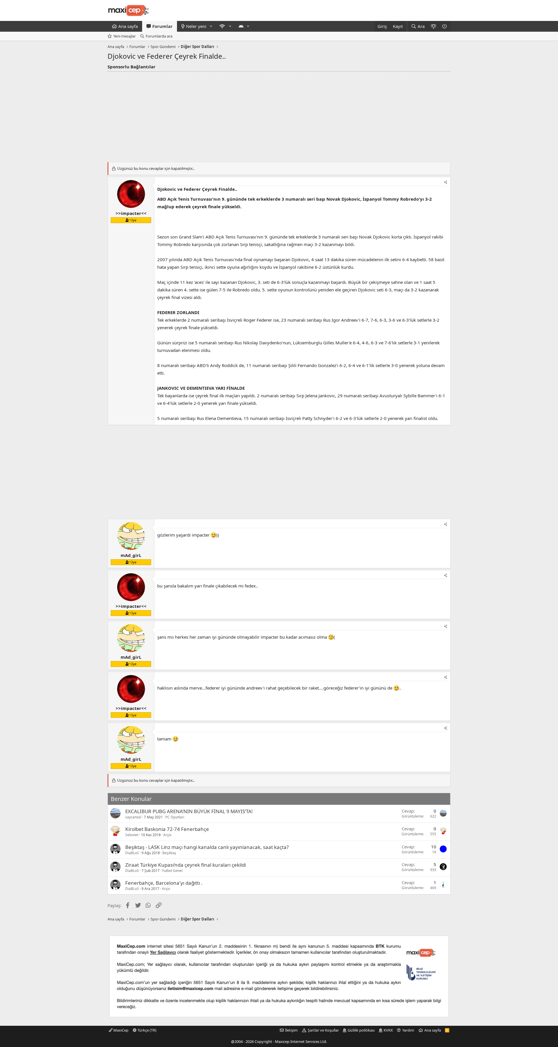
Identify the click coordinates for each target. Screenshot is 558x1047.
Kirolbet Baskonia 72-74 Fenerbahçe (167, 829)
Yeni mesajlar (124, 36)
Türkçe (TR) (146, 1030)
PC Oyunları (174, 817)
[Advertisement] (279, 115)
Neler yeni (196, 26)
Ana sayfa (128, 26)
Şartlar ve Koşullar (323, 1030)
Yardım (408, 1030)
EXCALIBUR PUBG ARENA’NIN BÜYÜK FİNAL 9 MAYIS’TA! (189, 811)
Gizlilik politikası (361, 1030)
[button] (211, 26)
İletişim (291, 1030)
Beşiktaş (169, 852)
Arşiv (167, 834)
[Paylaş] (445, 182)
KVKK (388, 1030)
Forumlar (162, 26)
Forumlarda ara (159, 36)
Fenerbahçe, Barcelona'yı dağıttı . (164, 882)
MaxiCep (120, 1030)
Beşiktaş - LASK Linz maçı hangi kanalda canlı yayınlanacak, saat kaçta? (207, 847)
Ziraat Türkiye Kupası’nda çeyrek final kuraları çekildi (185, 864)
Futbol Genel (172, 870)
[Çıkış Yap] (444, 26)
